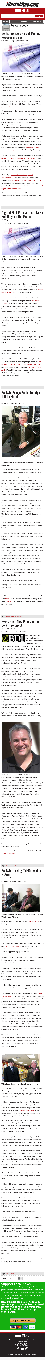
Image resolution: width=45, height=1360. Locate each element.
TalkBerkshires (34, 921)
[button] (22, 1335)
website (9, 601)
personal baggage (27, 1110)
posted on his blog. (8, 107)
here (7, 599)
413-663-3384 (23, 1346)
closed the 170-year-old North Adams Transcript (19, 158)
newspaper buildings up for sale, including (27, 180)
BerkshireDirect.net (8, 853)
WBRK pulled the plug (13, 946)
